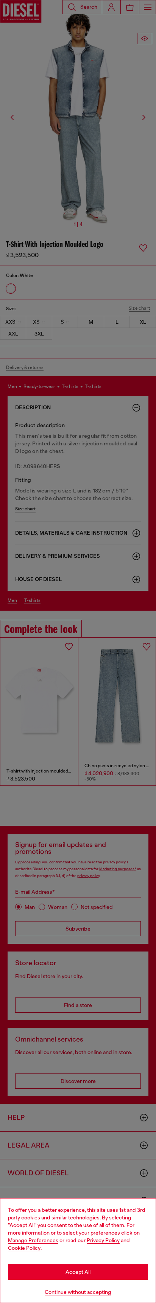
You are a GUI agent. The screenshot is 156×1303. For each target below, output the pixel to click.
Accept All (78, 1272)
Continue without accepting (78, 1292)
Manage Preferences (33, 1240)
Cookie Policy (24, 1248)
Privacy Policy (103, 1240)
